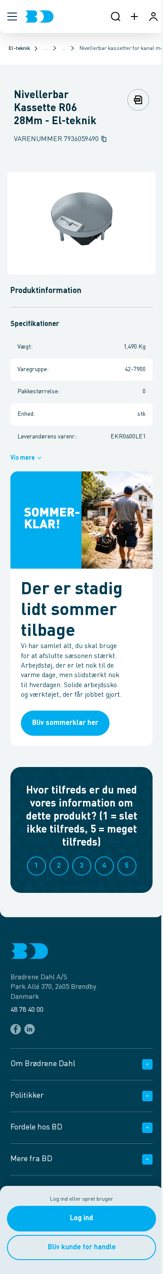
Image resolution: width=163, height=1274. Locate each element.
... (46, 48)
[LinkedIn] (29, 1029)
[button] (12, 16)
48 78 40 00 (26, 1010)
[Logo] (38, 16)
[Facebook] (15, 1029)
